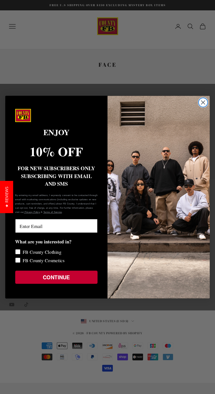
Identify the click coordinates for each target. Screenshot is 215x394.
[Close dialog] (203, 102)
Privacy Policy (32, 212)
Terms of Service (52, 212)
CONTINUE (56, 277)
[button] (6, 197)
